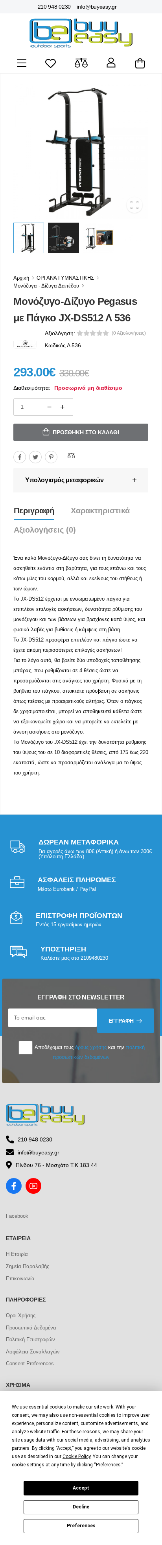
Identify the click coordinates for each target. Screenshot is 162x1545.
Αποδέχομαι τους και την (89, 1052)
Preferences (81, 1525)
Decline (81, 1507)
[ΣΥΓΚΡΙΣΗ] (71, 456)
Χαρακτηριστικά (100, 510)
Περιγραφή (34, 510)
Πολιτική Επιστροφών (30, 1339)
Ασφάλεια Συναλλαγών (33, 1352)
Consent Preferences (30, 1363)
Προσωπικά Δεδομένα (31, 1328)
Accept (81, 1488)
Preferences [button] (108, 1465)
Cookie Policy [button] (76, 1456)
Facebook (17, 1216)
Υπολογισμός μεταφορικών (64, 480)
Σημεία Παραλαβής (27, 1266)
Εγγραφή (121, 1021)
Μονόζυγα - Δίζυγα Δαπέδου (46, 286)
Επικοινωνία (20, 1278)
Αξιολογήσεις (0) (45, 529)
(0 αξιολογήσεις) (129, 333)
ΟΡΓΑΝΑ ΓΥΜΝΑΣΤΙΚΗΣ (65, 278)
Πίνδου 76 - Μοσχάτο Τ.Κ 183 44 (56, 1165)
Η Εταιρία (17, 1254)
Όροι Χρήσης (20, 1315)
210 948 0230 (54, 7)
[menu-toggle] (21, 63)
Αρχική (21, 278)
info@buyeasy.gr (97, 7)
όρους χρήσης (91, 1047)
